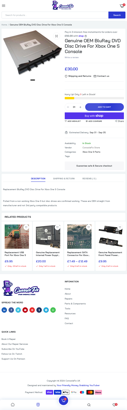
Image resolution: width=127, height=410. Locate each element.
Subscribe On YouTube (13, 349)
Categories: (70, 151)
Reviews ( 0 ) (89, 178)
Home (4, 24)
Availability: (70, 143)
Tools (67, 308)
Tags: (67, 156)
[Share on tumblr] (39, 310)
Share (121, 121)
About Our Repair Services (15, 344)
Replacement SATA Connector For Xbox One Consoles (77, 254)
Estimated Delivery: (79, 132)
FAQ (67, 318)
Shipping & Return (64, 178)
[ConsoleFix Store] (63, 5)
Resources (70, 313)
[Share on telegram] (46, 310)
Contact (69, 323)
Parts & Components (75, 303)
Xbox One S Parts (91, 151)
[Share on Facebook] (11, 310)
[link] (26, 227)
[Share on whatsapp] (53, 310)
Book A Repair (9, 339)
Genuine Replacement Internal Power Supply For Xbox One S (48, 254)
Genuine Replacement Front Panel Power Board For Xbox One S (110, 254)
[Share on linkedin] (4, 310)
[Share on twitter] (18, 310)
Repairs (68, 298)
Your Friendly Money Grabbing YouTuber (78, 385)
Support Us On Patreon (13, 358)
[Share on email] (25, 310)
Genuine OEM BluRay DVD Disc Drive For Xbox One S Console (93, 46)
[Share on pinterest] (32, 310)
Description (38, 178)
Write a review (72, 57)
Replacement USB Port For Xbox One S (15, 254)
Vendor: (68, 147)
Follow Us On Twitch (12, 353)
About (68, 293)
